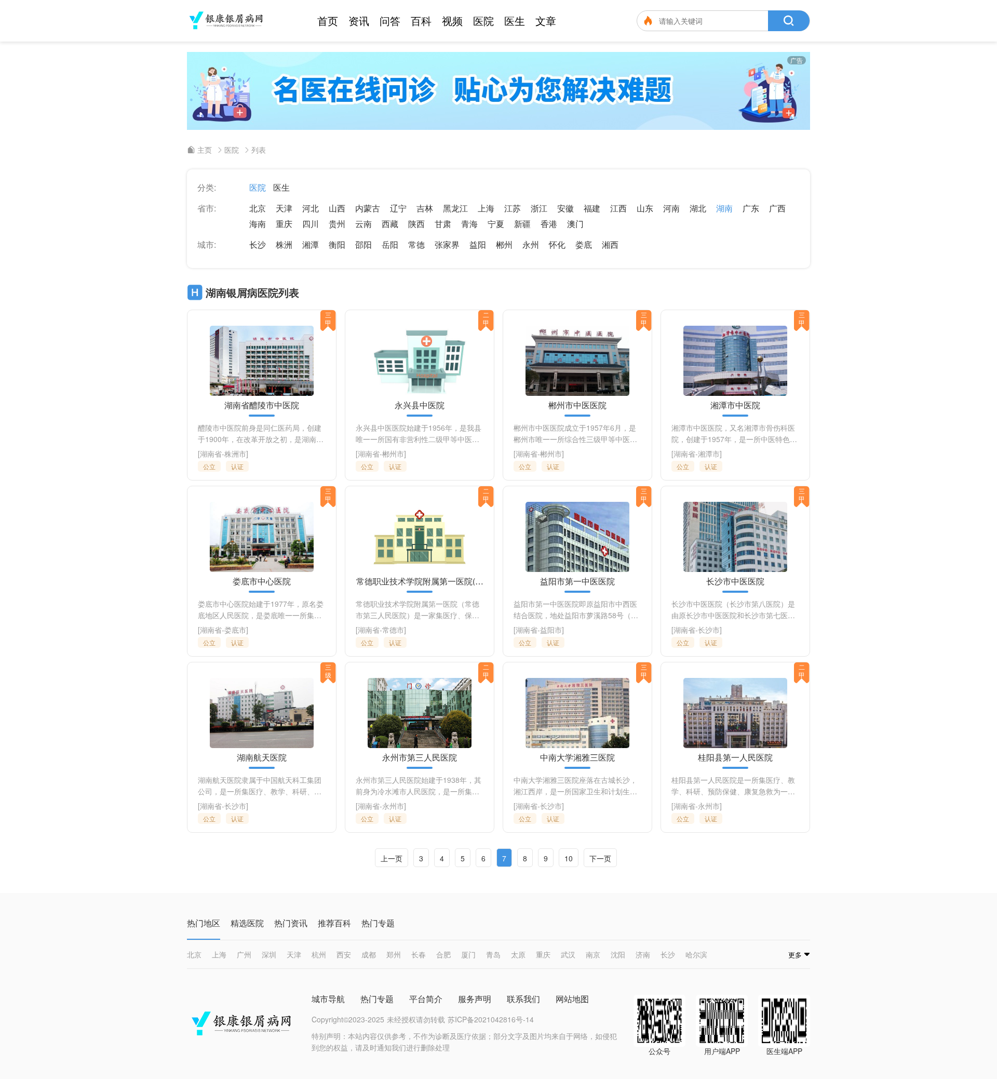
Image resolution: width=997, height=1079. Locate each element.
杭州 (319, 954)
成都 (368, 954)
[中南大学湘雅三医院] (577, 713)
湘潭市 (709, 453)
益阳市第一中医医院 (577, 581)
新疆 (522, 224)
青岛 (493, 954)
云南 (363, 224)
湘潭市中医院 (735, 405)
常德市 (393, 629)
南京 (593, 954)
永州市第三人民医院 (419, 757)
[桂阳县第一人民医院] (735, 713)
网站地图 (572, 999)
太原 (518, 954)
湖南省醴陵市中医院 (261, 405)
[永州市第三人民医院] (419, 713)
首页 (327, 21)
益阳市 (551, 629)
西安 (343, 954)
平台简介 (425, 999)
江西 (618, 208)
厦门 (468, 954)
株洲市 (235, 453)
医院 (483, 21)
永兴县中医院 (419, 405)
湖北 (698, 208)
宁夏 (496, 224)
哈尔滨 (696, 954)
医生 (514, 21)
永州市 (393, 806)
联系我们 (523, 999)
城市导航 (328, 999)
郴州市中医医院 (577, 405)
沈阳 (618, 954)
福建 (592, 208)
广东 (751, 208)
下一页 (600, 858)
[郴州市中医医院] (577, 361)
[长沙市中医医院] (735, 537)
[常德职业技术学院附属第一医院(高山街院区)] (419, 537)
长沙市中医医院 (735, 581)
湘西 (610, 244)
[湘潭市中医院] (735, 361)
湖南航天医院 (262, 757)
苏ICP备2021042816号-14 (491, 1019)
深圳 (269, 954)
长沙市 (709, 629)
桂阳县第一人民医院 (735, 757)
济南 (643, 954)
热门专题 (377, 999)
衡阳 (337, 244)
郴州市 (393, 453)
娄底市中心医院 (262, 581)
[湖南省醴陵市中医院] (262, 361)
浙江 (539, 208)
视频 (452, 21)
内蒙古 (367, 208)
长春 (418, 954)
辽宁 (398, 208)
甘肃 (443, 224)
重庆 (284, 224)
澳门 (575, 224)
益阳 (477, 244)
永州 (530, 244)
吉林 (424, 208)
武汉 (568, 954)
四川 (310, 224)
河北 (310, 208)
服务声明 (474, 999)
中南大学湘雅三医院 (577, 757)
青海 (469, 224)
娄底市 (235, 629)
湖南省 (211, 453)
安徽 (565, 208)
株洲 (284, 244)
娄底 (583, 244)
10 (568, 858)
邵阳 (363, 244)
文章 (545, 21)
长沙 (257, 244)
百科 (421, 21)
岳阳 (390, 244)
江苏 (512, 208)
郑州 (393, 954)
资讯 (358, 21)
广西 (777, 208)
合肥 (443, 954)
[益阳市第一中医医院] (577, 537)
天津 (284, 208)
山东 (645, 208)
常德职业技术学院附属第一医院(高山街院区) (419, 581)
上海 (486, 208)
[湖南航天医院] (262, 713)
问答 (390, 21)
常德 (416, 244)
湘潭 (310, 244)
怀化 (557, 244)
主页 (204, 149)
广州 (244, 954)
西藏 (390, 224)
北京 (257, 208)
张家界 (447, 244)
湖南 (724, 208)
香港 (549, 224)
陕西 (416, 224)
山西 (337, 208)
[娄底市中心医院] (262, 537)
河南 (671, 208)
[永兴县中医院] (419, 361)
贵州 (337, 224)
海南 (257, 224)
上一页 (391, 858)
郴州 (504, 244)
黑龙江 (455, 208)
